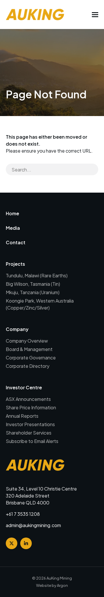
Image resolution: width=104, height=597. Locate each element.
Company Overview (27, 341)
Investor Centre (24, 387)
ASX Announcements (28, 399)
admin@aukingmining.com (33, 525)
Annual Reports (22, 416)
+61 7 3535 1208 (23, 514)
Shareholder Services (28, 433)
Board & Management (29, 349)
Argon (62, 585)
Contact (15, 242)
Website (43, 585)
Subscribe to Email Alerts (32, 441)
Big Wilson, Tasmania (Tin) (33, 284)
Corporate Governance (31, 357)
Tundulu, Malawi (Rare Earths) (37, 275)
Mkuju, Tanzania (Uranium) (33, 292)
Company (17, 329)
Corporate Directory (27, 366)
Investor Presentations (30, 424)
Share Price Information (31, 407)
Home (12, 213)
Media (13, 228)
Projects (15, 264)
